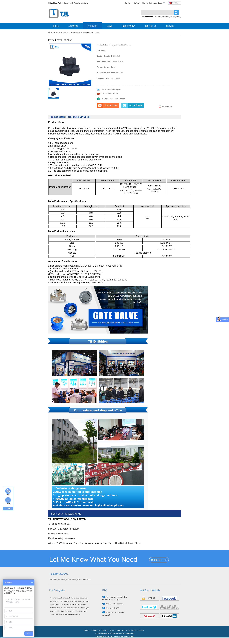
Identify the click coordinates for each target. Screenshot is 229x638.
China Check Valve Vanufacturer (76, 3)
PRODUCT (92, 26)
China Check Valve (55, 3)
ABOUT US (73, 26)
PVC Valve (78, 601)
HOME (56, 26)
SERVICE (170, 26)
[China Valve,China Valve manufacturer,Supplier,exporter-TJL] (58, 20)
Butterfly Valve (175, 17)
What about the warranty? (115, 604)
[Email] (8, 500)
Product (104, 630)
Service (141, 630)
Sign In (127, 3)
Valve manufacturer (84, 580)
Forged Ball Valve (73, 614)
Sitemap (145, 3)
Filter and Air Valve (66, 601)
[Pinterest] (149, 616)
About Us (94, 630)
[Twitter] (149, 607)
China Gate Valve (61, 605)
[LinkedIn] (169, 616)
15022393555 (61, 533)
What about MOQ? (112, 608)
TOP (9, 509)
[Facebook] (169, 598)
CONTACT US (150, 26)
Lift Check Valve (74, 33)
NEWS (109, 26)
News (111, 630)
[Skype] (8, 491)
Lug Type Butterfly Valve (70, 611)
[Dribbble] (169, 607)
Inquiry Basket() (159, 3)
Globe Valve (54, 601)
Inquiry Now (120, 630)
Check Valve (62, 33)
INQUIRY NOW (128, 26)
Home (53, 33)
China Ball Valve (74, 605)
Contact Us (132, 630)
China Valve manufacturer (70, 608)
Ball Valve (165, 17)
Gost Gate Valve (61, 614)
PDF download (167, 107)
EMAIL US (151, 598)
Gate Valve (157, 17)
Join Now (136, 3)
